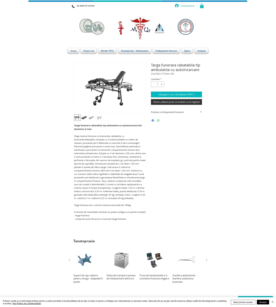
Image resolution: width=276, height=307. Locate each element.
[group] (138, 266)
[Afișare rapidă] (88, 260)
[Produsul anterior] (69, 260)
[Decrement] (153, 84)
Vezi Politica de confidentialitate (27, 303)
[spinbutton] (157, 84)
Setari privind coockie (243, 302)
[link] (202, 5)
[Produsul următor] (206, 260)
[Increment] (162, 84)
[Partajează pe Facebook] (153, 120)
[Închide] (272, 302)
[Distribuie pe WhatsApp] (158, 120)
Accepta (263, 302)
